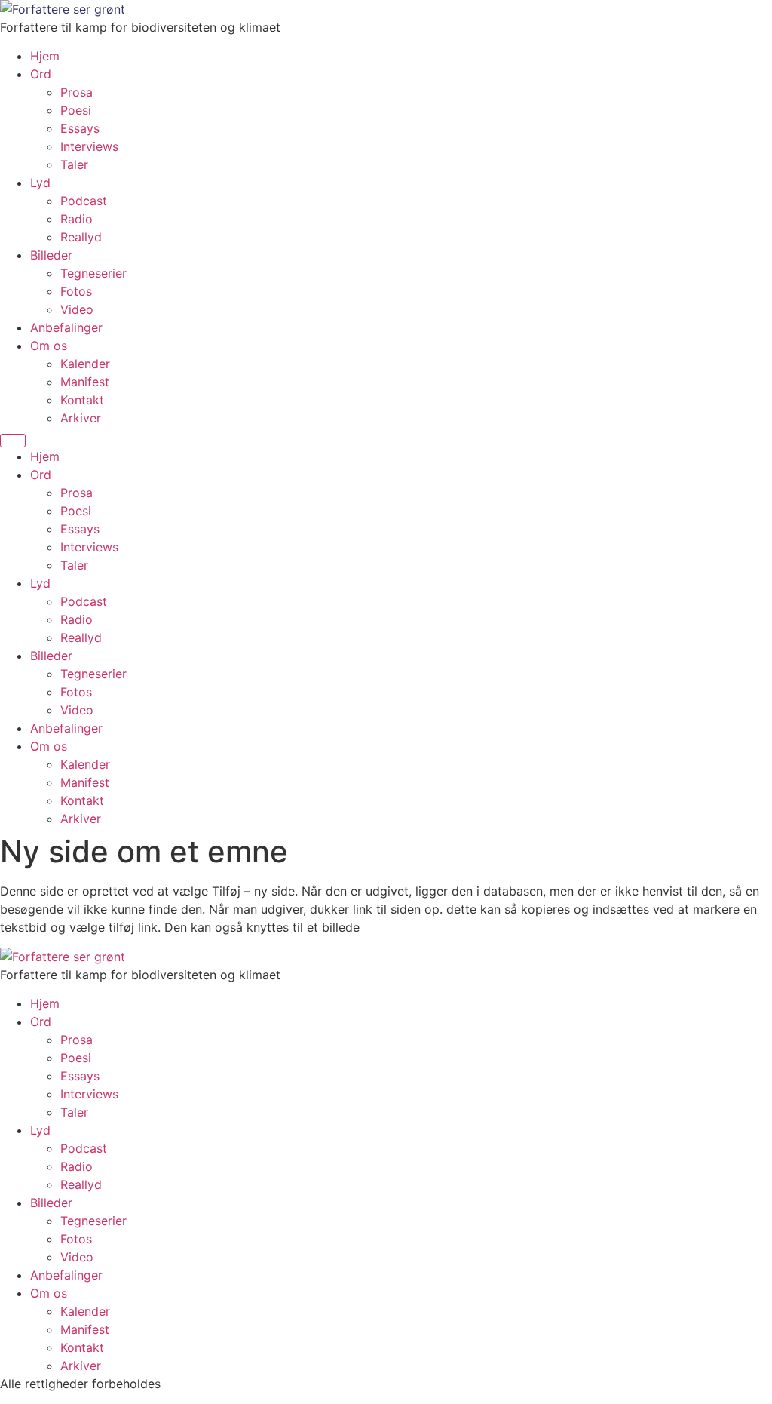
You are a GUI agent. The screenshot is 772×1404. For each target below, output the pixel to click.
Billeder (51, 255)
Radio (76, 218)
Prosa (76, 92)
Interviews (89, 146)
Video (76, 309)
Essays (80, 128)
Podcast (83, 200)
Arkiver (80, 418)
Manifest (84, 381)
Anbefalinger (66, 327)
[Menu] (13, 440)
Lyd (40, 182)
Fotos (76, 291)
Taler (74, 164)
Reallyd (81, 236)
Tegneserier (93, 273)
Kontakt (82, 399)
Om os (48, 345)
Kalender (85, 363)
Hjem (45, 55)
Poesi (75, 110)
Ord (40, 73)
